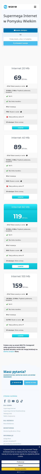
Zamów (20, 128)
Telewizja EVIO (7, 413)
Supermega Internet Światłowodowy (14, 411)
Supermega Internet (9, 408)
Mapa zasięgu (21, 30)
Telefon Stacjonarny (9, 416)
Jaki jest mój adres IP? (9, 441)
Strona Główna (10, 396)
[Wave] (10, 7)
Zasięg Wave (7, 438)
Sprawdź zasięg (21, 43)
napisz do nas (31, 382)
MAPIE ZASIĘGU (8, 351)
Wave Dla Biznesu (8, 423)
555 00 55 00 (17, 382)
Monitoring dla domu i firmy (11, 431)
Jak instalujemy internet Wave (12, 444)
